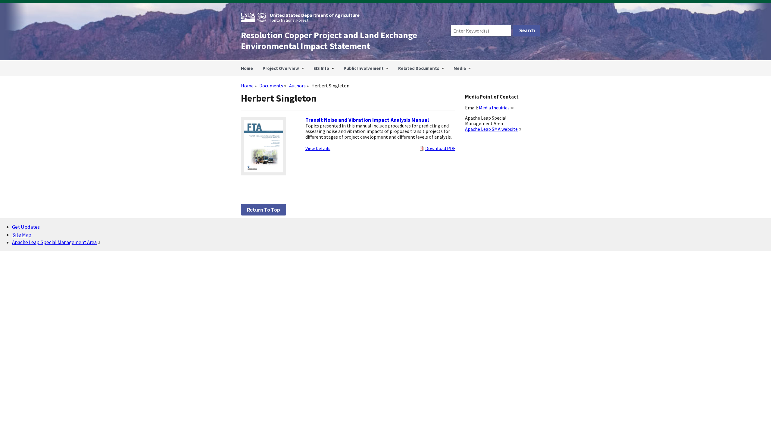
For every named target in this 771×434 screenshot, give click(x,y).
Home (247, 86)
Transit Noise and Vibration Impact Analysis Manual (367, 120)
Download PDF (440, 148)
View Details (317, 148)
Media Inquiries (494, 108)
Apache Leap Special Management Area (54, 242)
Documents (271, 86)
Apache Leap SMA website (491, 129)
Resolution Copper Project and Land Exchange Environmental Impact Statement (329, 41)
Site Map (21, 234)
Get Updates (26, 227)
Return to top (263, 209)
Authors (297, 86)
